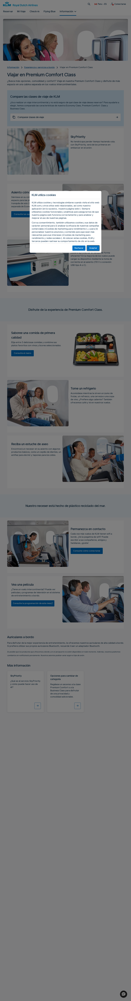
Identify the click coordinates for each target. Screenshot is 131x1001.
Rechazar (78, 248)
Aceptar (93, 248)
